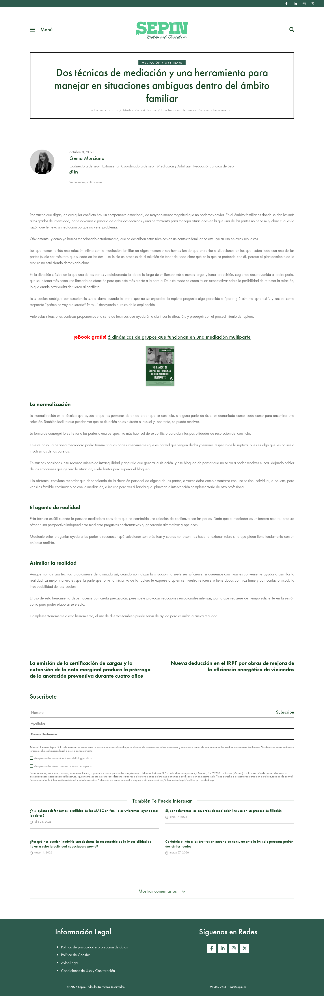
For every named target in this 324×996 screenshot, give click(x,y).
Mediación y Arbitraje (162, 63)
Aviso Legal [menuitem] (69, 962)
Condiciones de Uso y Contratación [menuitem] (88, 970)
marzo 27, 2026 (179, 852)
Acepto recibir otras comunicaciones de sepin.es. (63, 766)
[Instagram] (304, 3)
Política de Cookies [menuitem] (75, 954)
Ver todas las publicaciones (85, 182)
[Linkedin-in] (295, 3)
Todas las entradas (103, 110)
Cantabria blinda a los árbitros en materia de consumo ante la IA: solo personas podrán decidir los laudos (229, 844)
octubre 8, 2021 (81, 151)
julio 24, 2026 (42, 822)
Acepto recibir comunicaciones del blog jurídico (62, 758)
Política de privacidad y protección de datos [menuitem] (94, 947)
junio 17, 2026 (178, 817)
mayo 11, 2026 (43, 852)
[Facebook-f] (286, 3)
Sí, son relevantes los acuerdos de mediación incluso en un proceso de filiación (223, 810)
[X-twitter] (313, 3)
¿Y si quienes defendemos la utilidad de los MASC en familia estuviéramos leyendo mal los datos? (94, 813)
